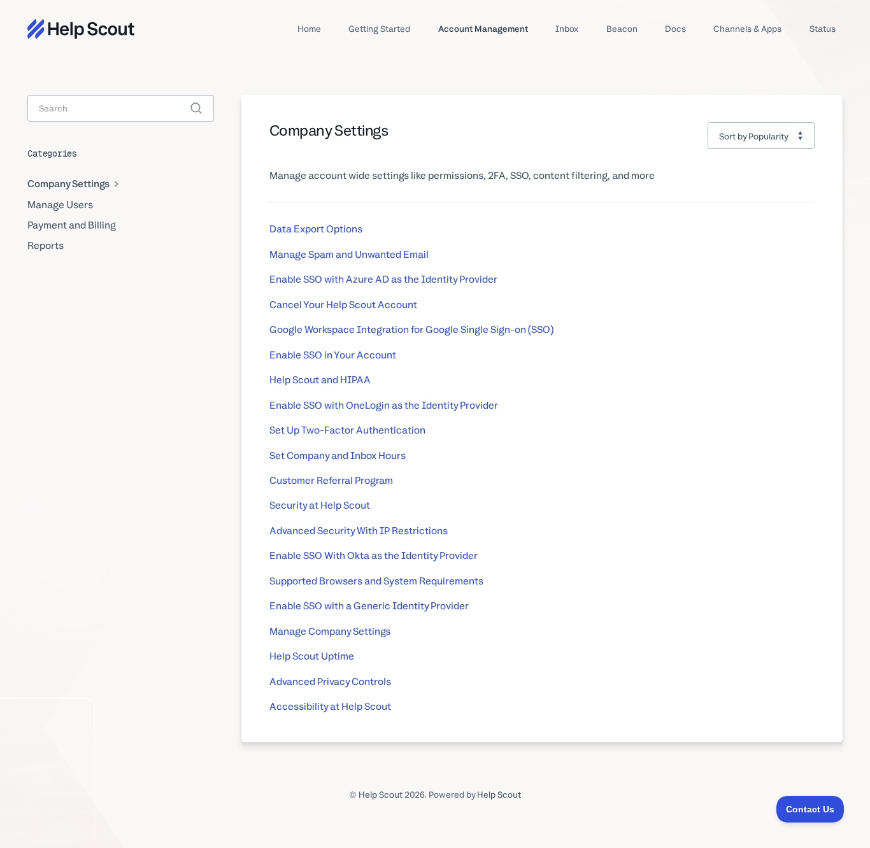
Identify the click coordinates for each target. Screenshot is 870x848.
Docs (675, 28)
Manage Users (60, 204)
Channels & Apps (747, 28)
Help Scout (381, 794)
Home (309, 28)
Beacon (622, 28)
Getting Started (379, 28)
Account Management (483, 28)
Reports (45, 245)
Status (822, 28)
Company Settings (69, 183)
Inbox (566, 28)
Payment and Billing (71, 225)
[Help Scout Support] (80, 28)
